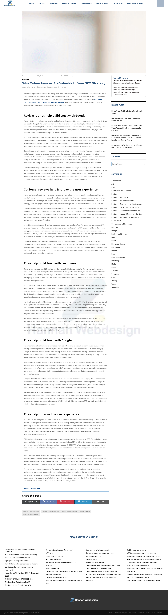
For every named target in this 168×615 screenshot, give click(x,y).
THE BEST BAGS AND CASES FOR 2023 (19, 579)
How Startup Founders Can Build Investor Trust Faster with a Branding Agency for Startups (127, 128)
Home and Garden (118, 244)
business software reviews (50, 511)
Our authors (117, 3)
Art (112, 184)
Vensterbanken (91, 559)
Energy (114, 231)
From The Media (69, 3)
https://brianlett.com (32, 489)
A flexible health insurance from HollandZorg (21, 555)
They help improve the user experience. (126, 92)
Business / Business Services (122, 201)
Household (115, 247)
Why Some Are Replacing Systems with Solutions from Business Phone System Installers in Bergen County (126, 138)
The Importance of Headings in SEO (18, 585)
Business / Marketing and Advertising (125, 217)
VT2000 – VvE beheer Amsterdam (17, 558)
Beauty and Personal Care (121, 191)
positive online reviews (31, 514)
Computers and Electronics (121, 224)
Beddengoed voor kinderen (136, 550)
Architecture (116, 181)
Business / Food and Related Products (125, 211)
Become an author (135, 3)
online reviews (85, 511)
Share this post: (122, 94)
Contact (42, 3)
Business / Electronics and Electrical (125, 207)
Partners (54, 3)
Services (114, 271)
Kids (113, 254)
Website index (102, 3)
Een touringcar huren (93, 556)
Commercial (116, 221)
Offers (113, 267)
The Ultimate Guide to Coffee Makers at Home (143, 580)
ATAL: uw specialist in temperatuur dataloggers (144, 559)
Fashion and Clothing (119, 234)
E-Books (114, 227)
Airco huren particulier (54, 559)
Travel (113, 284)
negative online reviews (69, 511)
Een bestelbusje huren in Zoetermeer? (59, 550)
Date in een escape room (95, 562)
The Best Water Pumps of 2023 (57, 577)
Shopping (115, 274)
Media (113, 264)
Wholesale (115, 287)
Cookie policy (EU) (121, 613)
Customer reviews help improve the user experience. (127, 84)
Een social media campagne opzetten (99, 553)
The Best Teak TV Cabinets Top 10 (17, 582)
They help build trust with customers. (126, 87)
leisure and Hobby (118, 257)
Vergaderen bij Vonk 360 (54, 556)
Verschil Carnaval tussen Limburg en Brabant (21, 564)
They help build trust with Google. (125, 89)
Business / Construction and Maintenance (127, 204)
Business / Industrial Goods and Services (127, 214)
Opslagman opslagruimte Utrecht (17, 561)
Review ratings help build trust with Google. (128, 80)
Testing (114, 281)
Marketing (115, 261)
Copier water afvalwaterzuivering (98, 550)
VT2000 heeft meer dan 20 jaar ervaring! (141, 553)
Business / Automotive (119, 197)
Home (31, 3)
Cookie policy (86, 3)
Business (25, 79)
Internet (114, 251)
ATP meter (50, 553)
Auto (113, 187)
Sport (113, 277)
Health (113, 241)
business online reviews (31, 511)
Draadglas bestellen (53, 568)
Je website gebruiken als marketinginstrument (143, 556)
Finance (114, 237)
